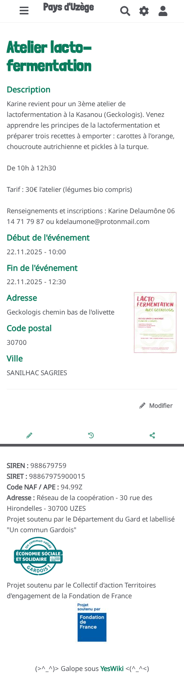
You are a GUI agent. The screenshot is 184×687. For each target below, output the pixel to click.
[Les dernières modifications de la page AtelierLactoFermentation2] (92, 435)
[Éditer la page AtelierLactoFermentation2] (30, 435)
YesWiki (112, 668)
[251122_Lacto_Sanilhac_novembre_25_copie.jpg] (150, 327)
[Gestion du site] (144, 11)
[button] (163, 11)
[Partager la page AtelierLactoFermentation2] (153, 435)
